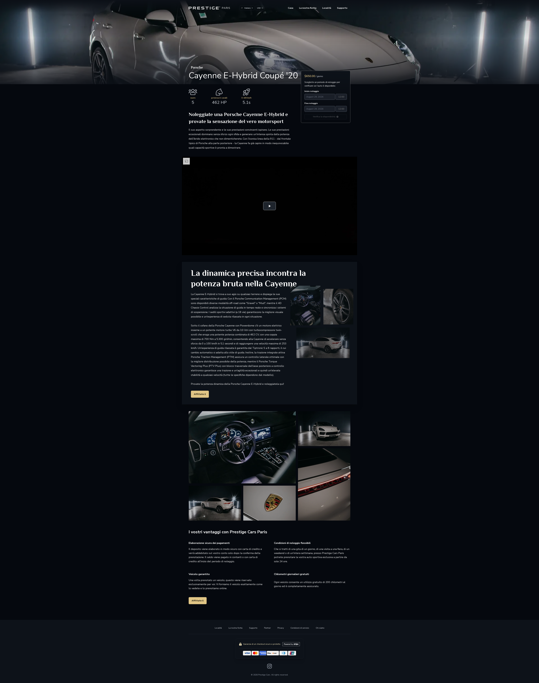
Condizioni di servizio (300, 628)
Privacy (281, 628)
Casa (290, 8)
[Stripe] (291, 644)
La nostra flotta (235, 628)
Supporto (253, 628)
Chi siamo (320, 628)
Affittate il (200, 394)
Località (326, 8)
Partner (267, 628)
